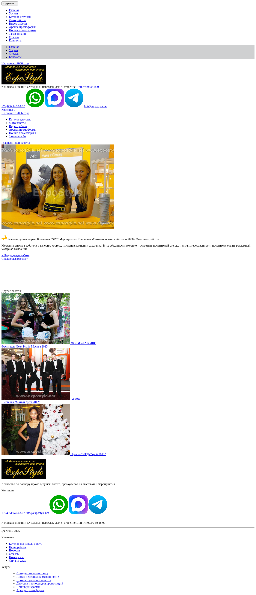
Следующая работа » (14, 258)
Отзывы (14, 37)
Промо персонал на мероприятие (37, 576)
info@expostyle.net (95, 106)
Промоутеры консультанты (33, 580)
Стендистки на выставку (32, 573)
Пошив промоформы (22, 30)
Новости (14, 550)
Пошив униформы (28, 586)
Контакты (15, 40)
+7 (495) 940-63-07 (13, 106)
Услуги (13, 13)
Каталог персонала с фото (25, 543)
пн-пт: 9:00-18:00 (89, 86)
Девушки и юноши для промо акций (39, 583)
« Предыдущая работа (15, 255)
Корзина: (8, 109)
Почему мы (16, 557)
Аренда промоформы (22, 27)
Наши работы (21, 142)
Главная (14, 10)
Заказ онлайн (17, 33)
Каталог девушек (20, 16)
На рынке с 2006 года (15, 63)
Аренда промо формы (30, 590)
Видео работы (18, 23)
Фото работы (17, 20)
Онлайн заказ (17, 560)
